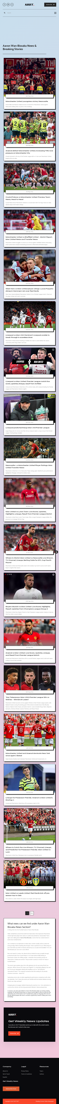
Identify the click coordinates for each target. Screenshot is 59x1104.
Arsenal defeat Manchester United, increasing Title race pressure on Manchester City (29, 152)
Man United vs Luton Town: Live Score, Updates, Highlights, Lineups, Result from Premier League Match (29, 513)
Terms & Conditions (26, 1074)
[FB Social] (4, 4)
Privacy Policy (25, 1071)
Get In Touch (6, 1074)
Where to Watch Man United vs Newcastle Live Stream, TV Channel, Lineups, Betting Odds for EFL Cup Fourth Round (29, 560)
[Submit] (4, 13)
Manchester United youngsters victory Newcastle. (27, 101)
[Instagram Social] (12, 4)
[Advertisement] (29, 29)
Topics (41, 1071)
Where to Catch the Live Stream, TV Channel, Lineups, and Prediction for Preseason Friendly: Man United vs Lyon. (28, 849)
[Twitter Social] (8, 4)
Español (5, 1077)
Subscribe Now (11, 1089)
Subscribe (49, 4)
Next (31, 913)
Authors (42, 1074)
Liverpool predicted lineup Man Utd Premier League (27, 428)
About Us (5, 1071)
